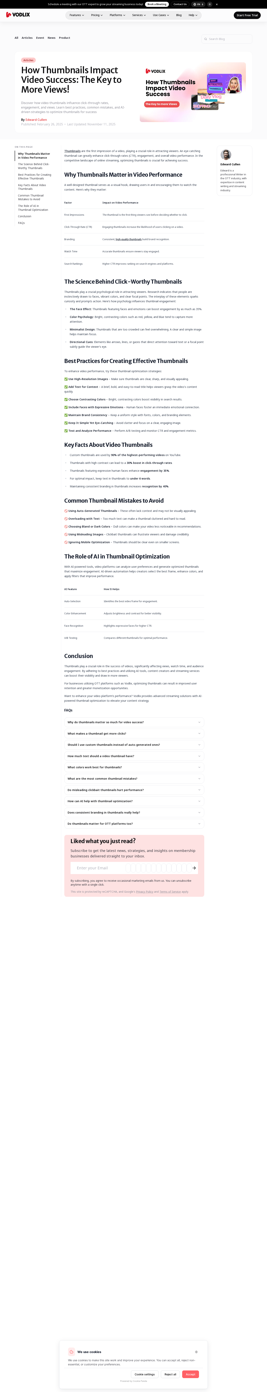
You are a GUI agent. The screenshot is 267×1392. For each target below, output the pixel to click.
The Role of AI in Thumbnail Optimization (33, 208)
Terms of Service (170, 891)
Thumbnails (72, 151)
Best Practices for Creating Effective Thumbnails (34, 176)
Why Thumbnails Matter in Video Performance (34, 155)
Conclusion (24, 216)
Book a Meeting (157, 4)
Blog (179, 15)
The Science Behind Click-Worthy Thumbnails (33, 166)
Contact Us (180, 4)
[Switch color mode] (209, 4)
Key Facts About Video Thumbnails (32, 187)
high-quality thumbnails (129, 239)
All (16, 38)
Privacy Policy (144, 891)
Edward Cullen (36, 120)
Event (40, 38)
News (52, 38)
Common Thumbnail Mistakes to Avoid (31, 197)
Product (64, 38)
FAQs (21, 223)
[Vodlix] (18, 14)
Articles (27, 38)
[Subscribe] (194, 867)
